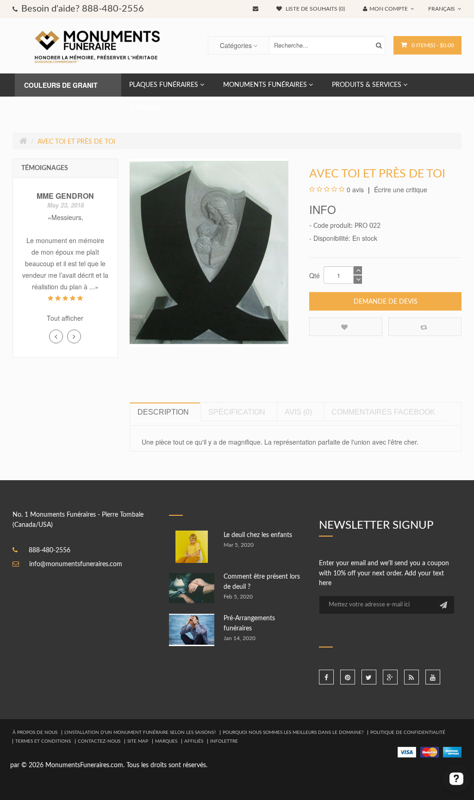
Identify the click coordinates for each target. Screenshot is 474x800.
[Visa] (407, 752)
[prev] (56, 336)
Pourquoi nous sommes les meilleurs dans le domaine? (293, 732)
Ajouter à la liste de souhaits (345, 327)
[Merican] (452, 752)
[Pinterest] (347, 677)
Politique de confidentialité (407, 732)
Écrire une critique (399, 189)
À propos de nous (34, 732)
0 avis (355, 189)
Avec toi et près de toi (76, 142)
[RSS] (411, 677)
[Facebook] (326, 677)
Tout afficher (65, 318)
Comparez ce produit (425, 327)
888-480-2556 (49, 550)
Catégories (236, 45)
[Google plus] (390, 677)
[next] (74, 336)
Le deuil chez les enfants (258, 535)
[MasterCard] (429, 752)
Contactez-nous (99, 741)
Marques (166, 741)
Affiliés (193, 741)
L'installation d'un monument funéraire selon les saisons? (140, 732)
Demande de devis (386, 302)
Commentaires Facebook (383, 412)
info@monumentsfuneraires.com (75, 564)
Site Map (137, 741)
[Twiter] (369, 677)
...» (94, 286)
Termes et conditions (43, 741)
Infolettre (224, 741)
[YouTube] (432, 677)
